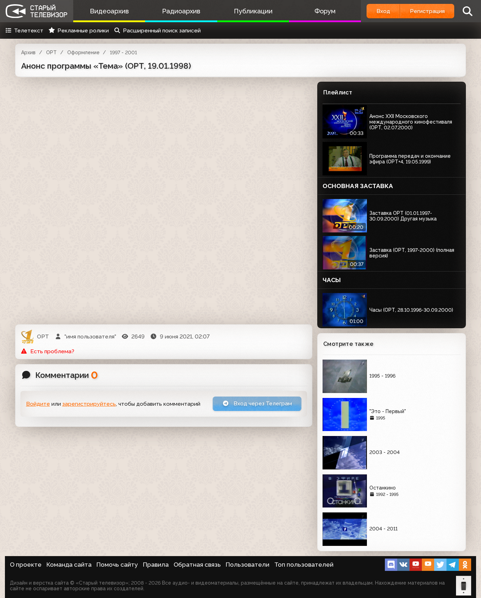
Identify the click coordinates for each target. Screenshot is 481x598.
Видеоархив (109, 11)
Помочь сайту (117, 564)
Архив (28, 52)
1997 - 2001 (123, 52)
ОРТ (51, 52)
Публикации (253, 11)
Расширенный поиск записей (162, 30)
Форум (325, 11)
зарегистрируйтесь (89, 403)
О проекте (26, 564)
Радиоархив (181, 11)
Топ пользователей (303, 564)
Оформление (83, 52)
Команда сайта (69, 564)
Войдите (38, 403)
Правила (156, 564)
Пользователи (247, 564)
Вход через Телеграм (262, 403)
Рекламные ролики (83, 30)
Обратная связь (197, 564)
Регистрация (427, 11)
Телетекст (28, 30)
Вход (383, 11)
